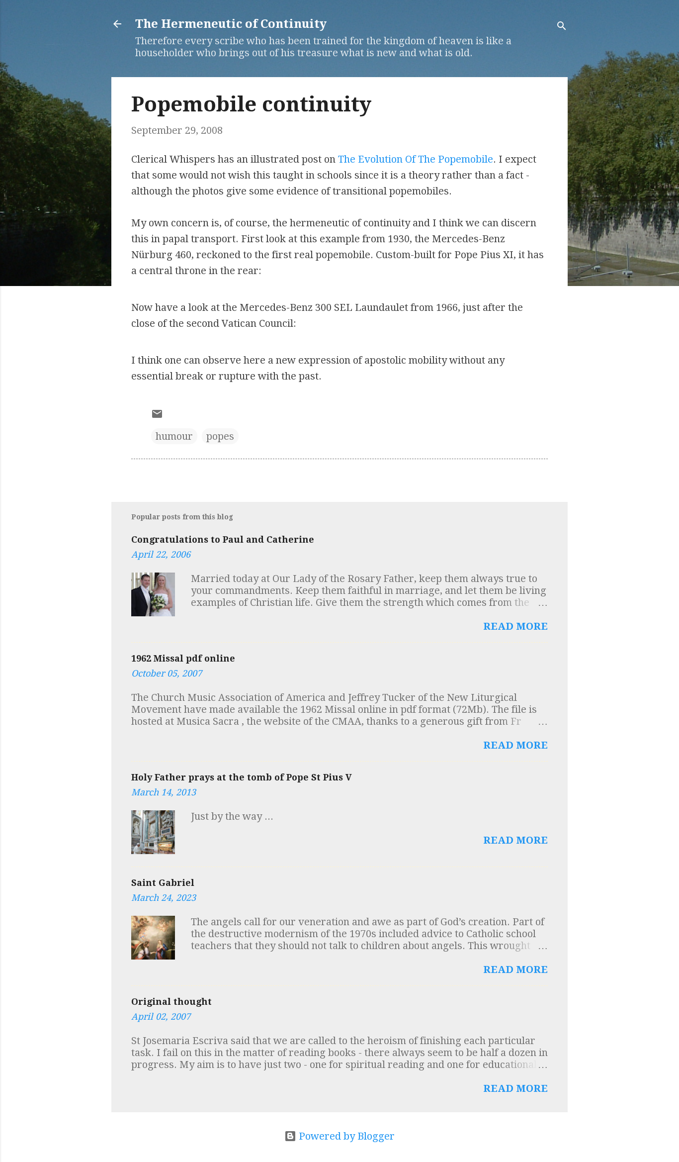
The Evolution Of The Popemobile (415, 159)
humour (174, 436)
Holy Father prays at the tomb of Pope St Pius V (241, 777)
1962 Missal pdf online (183, 658)
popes (220, 436)
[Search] (562, 27)
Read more (515, 626)
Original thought (171, 1001)
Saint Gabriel (162, 882)
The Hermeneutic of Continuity (231, 24)
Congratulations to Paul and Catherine (222, 539)
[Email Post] (157, 416)
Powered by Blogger (345, 1136)
